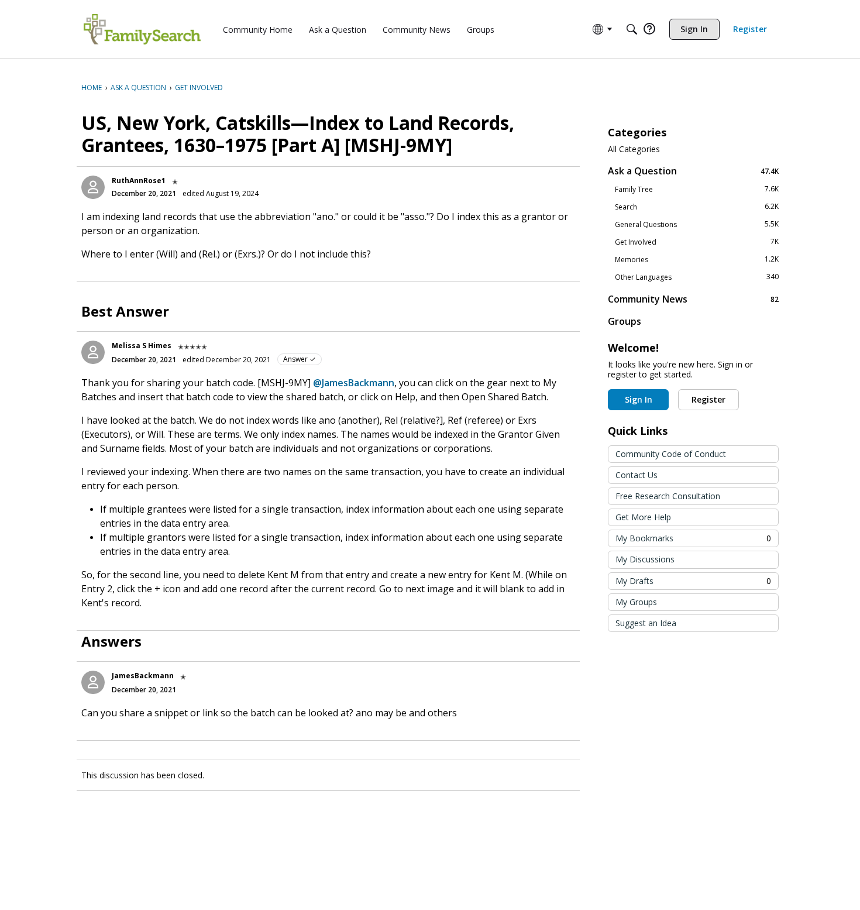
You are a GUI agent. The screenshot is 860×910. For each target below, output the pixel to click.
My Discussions (645, 559)
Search (697, 206)
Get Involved (697, 241)
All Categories (634, 149)
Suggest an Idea (645, 623)
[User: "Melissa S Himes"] (93, 352)
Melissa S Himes (141, 346)
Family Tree (697, 189)
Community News (693, 299)
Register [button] (708, 399)
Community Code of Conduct (670, 453)
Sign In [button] (638, 399)
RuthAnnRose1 (139, 181)
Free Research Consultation (667, 496)
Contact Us (636, 474)
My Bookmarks (693, 538)
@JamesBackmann (353, 382)
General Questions (697, 224)
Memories (697, 259)
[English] (142, 29)
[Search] (631, 29)
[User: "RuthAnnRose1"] (93, 187)
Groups (624, 321)
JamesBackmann (143, 676)
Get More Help (643, 517)
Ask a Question (693, 170)
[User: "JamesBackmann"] (93, 682)
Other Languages (697, 277)
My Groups (636, 601)
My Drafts (693, 580)
